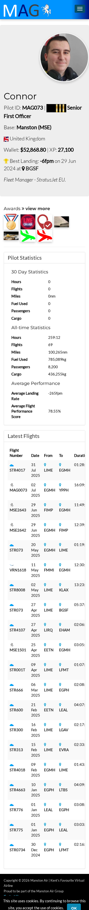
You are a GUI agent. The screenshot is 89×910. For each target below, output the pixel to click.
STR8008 (17, 590)
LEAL (63, 710)
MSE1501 (18, 650)
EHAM (64, 630)
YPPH (63, 490)
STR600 (16, 710)
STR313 (16, 749)
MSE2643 (18, 510)
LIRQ (48, 630)
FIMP (48, 510)
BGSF (32, 168)
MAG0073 (18, 490)
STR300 (16, 730)
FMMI (49, 570)
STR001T (17, 669)
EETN (48, 650)
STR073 (16, 550)
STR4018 (17, 770)
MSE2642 (18, 530)
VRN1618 (18, 570)
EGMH (64, 470)
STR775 (16, 830)
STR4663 (17, 790)
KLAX (63, 590)
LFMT (64, 669)
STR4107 (17, 630)
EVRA (64, 749)
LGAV (63, 730)
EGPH (64, 690)
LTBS (63, 790)
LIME (48, 470)
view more (37, 208)
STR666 (16, 690)
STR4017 (17, 470)
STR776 (16, 809)
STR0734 (17, 850)
